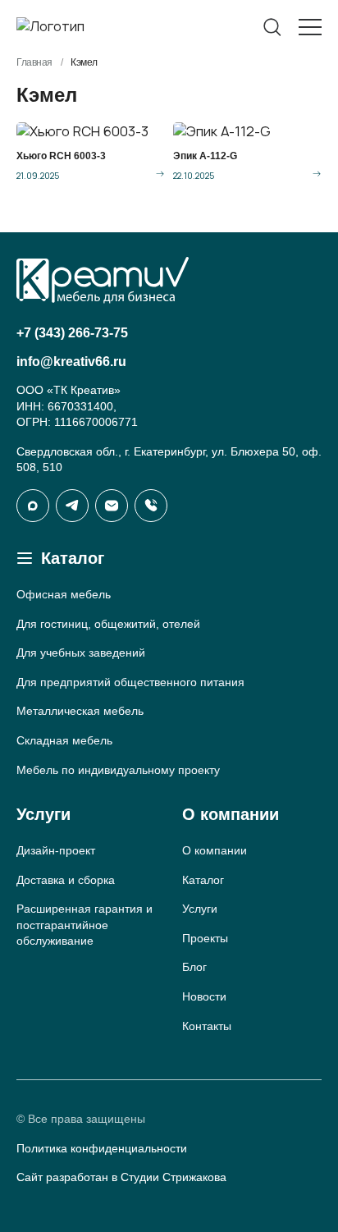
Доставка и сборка (65, 879)
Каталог (203, 879)
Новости (204, 996)
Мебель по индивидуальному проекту (118, 769)
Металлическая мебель (80, 710)
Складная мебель (64, 740)
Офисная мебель (63, 594)
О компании (214, 850)
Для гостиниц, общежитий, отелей (108, 623)
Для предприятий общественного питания (130, 682)
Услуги (199, 908)
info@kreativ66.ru (71, 362)
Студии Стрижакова (173, 1177)
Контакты (206, 1026)
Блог (194, 966)
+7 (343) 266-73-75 (72, 333)
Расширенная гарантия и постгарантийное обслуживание (84, 924)
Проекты (205, 938)
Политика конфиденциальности (101, 1148)
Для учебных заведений (80, 652)
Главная (34, 62)
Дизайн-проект (55, 850)
